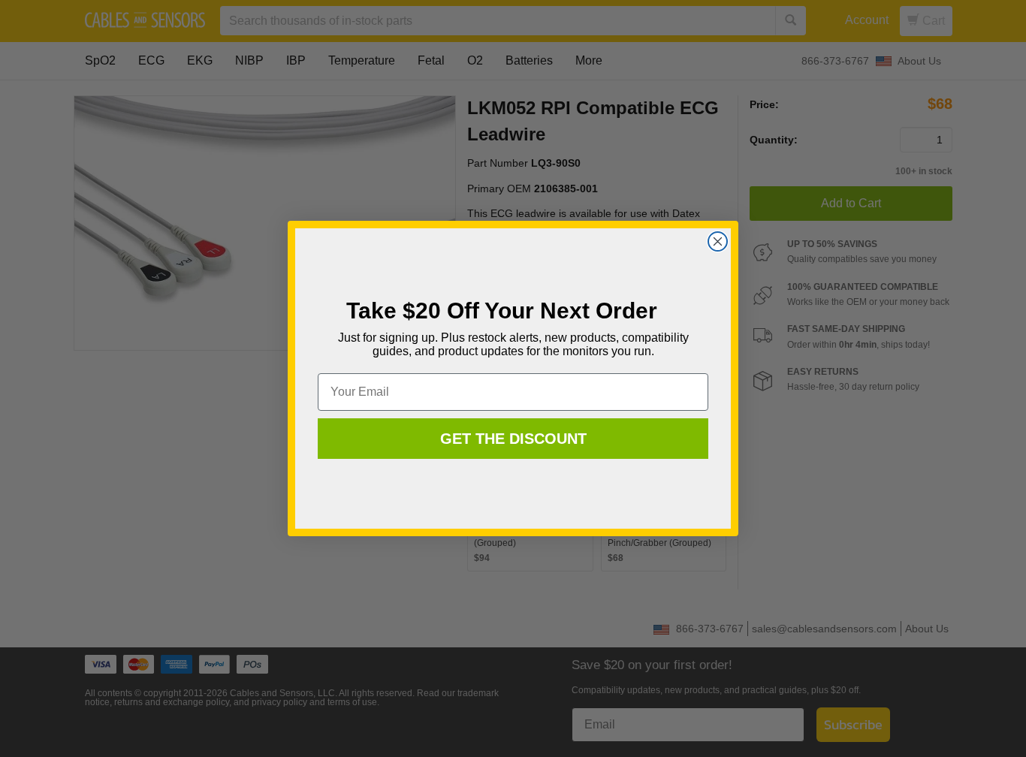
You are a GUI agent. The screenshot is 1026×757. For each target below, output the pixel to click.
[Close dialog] (717, 241)
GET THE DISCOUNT (513, 438)
